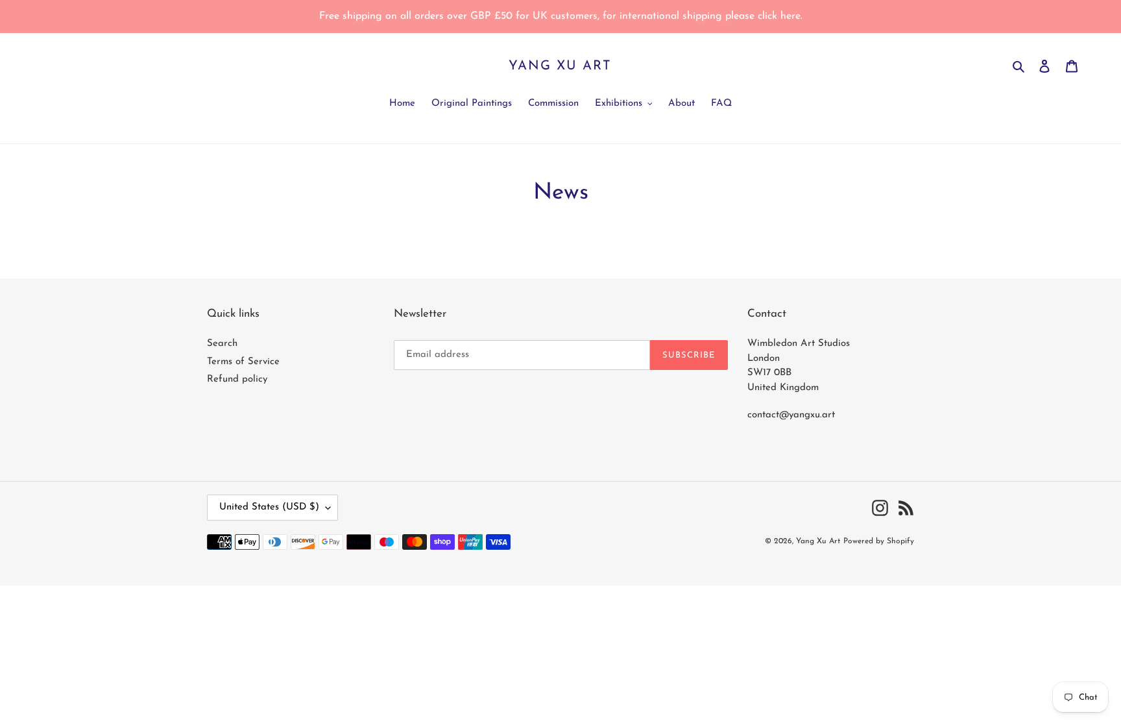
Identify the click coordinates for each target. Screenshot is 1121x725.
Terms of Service (243, 362)
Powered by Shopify (878, 541)
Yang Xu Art (560, 66)
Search (222, 344)
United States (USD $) (269, 507)
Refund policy (237, 379)
